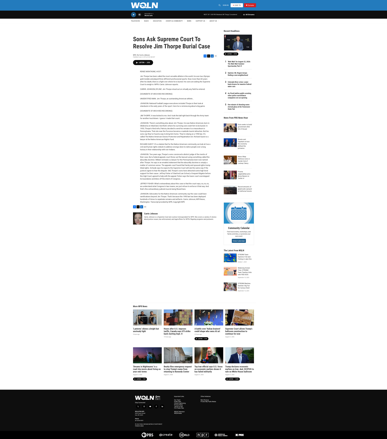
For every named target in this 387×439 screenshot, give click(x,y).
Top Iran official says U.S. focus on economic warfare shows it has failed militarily (209, 369)
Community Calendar (239, 228)
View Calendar (239, 241)
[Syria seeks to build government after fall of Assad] (230, 127)
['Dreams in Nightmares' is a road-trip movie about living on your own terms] (147, 355)
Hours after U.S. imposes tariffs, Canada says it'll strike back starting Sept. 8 (177, 331)
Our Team (177, 400)
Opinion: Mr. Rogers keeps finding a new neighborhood (238, 74)
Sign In (226, 5)
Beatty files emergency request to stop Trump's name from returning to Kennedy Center (178, 369)
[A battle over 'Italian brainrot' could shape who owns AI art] (209, 317)
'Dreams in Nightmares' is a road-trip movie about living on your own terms (147, 369)
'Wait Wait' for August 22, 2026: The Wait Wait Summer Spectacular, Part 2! (239, 64)
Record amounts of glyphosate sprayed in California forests (245, 189)
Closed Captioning (180, 403)
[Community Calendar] (239, 213)
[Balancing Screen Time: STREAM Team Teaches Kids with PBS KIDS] (230, 271)
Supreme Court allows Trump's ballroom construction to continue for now (238, 331)
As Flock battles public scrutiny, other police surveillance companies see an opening (239, 95)
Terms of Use (178, 406)
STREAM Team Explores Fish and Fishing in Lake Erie (245, 257)
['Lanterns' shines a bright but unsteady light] (147, 317)
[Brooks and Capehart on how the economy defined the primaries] (230, 142)
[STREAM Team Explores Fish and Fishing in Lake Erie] (230, 258)
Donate (251, 5)
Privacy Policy (178, 405)
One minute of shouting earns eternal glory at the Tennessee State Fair (239, 107)
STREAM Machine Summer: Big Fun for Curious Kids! (244, 286)
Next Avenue (205, 400)
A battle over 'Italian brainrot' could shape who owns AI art (208, 330)
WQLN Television (179, 411)
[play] (133, 15)
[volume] (139, 14)
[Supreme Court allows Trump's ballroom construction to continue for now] (239, 317)
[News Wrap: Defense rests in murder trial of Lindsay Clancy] (230, 160)
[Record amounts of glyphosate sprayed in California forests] (230, 190)
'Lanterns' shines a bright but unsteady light (146, 330)
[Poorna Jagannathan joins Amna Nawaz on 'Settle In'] (230, 175)
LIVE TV (238, 5)
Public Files (177, 401)
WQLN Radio (178, 413)
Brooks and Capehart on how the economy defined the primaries (244, 143)
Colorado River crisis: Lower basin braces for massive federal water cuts (239, 84)
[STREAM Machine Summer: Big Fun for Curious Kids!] (230, 286)
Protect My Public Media (208, 401)
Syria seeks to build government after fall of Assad (245, 127)
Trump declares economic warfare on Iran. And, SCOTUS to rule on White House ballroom (239, 369)
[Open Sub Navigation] (141, 21)
